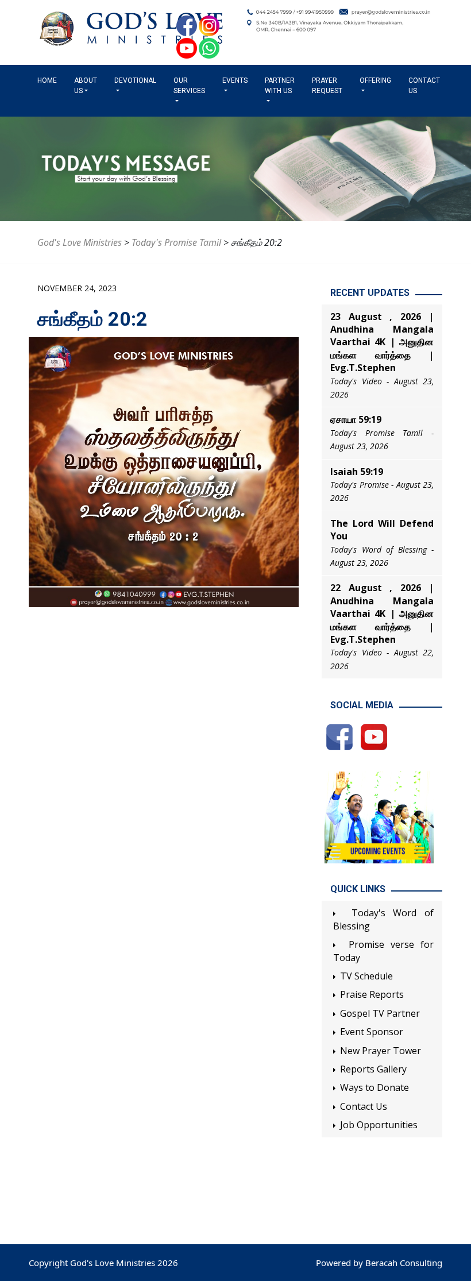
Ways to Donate (374, 1087)
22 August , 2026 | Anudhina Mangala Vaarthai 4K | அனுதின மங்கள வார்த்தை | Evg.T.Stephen (382, 613)
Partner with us (280, 85)
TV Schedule (366, 976)
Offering (375, 80)
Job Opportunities (379, 1124)
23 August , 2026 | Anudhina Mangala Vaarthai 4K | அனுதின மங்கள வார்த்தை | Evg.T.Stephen (382, 342)
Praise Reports (372, 994)
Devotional (135, 80)
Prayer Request (327, 85)
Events (235, 80)
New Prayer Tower (380, 1050)
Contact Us (424, 85)
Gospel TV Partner (380, 1013)
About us (85, 85)
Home (49, 80)
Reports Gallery (373, 1069)
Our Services (189, 85)
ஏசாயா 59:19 (355, 419)
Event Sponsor (371, 1031)
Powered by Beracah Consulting (379, 1262)
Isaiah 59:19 (356, 471)
